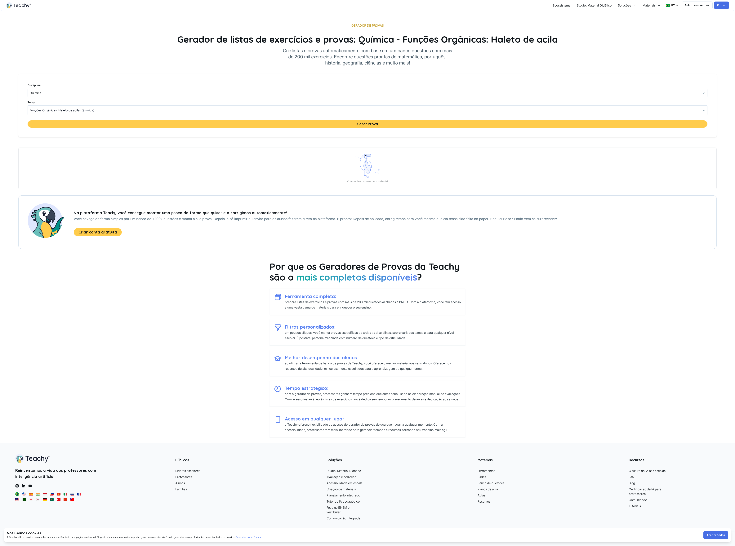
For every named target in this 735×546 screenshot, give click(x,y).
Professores (183, 477)
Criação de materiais (341, 489)
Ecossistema (562, 5)
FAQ (632, 477)
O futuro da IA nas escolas (647, 471)
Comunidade (638, 500)
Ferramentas (486, 471)
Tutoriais (635, 506)
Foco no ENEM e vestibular (338, 510)
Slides (482, 477)
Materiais (649, 5)
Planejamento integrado (343, 495)
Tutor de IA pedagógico (343, 501)
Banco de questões (491, 483)
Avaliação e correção (341, 477)
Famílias (181, 489)
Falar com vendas (697, 5)
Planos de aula (488, 489)
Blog (632, 483)
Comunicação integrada (343, 518)
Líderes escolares (187, 471)
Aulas (481, 495)
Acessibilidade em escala (345, 483)
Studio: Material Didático (594, 5)
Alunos (180, 483)
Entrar (721, 5)
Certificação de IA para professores (645, 491)
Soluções (624, 5)
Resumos (484, 501)
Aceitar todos (716, 535)
